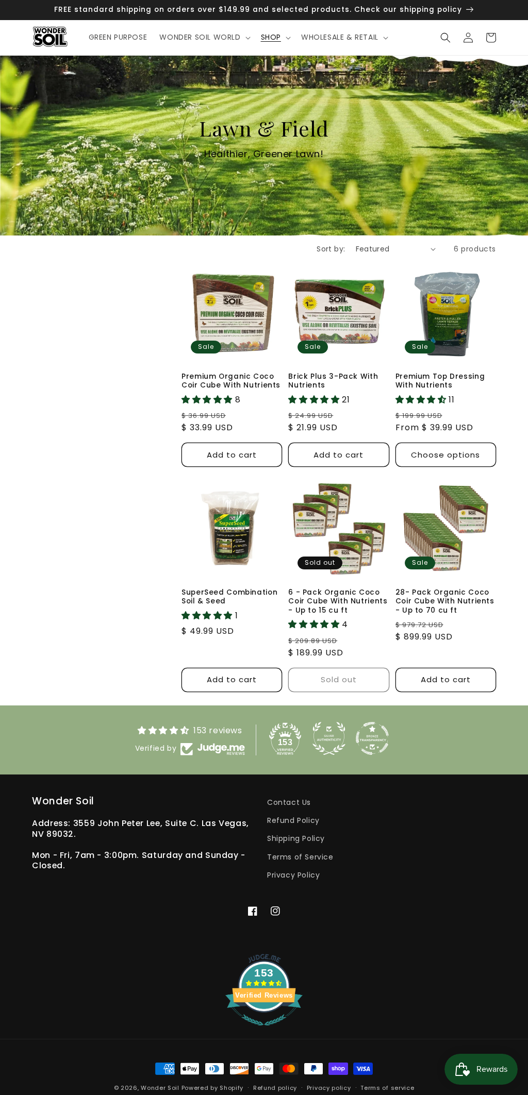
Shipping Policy (296, 838)
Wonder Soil (160, 1088)
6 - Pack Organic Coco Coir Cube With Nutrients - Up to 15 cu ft (337, 601)
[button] (203, 37)
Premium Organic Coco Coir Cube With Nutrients (231, 381)
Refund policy (275, 1088)
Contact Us (289, 802)
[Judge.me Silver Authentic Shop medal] (328, 738)
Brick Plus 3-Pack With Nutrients (333, 381)
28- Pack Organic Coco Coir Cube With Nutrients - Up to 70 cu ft (444, 601)
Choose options (445, 454)
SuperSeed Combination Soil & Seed (229, 597)
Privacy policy (329, 1088)
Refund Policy (293, 820)
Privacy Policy (293, 875)
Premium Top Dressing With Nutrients (440, 381)
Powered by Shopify (213, 1088)
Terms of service (387, 1088)
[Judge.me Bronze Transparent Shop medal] (372, 738)
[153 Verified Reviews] (264, 1031)
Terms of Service (300, 857)
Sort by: (331, 249)
